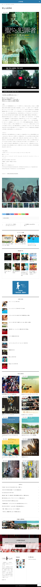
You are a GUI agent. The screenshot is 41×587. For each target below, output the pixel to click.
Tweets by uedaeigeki (32, 559)
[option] (20, 190)
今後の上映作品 (20, 519)
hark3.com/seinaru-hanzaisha (12, 173)
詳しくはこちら (20, 545)
